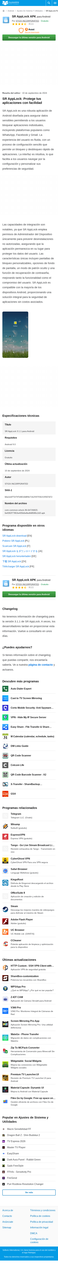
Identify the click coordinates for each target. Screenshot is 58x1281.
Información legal (39, 1227)
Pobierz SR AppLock (13, 541)
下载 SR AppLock (11, 561)
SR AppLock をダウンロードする (20, 551)
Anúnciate (7, 1221)
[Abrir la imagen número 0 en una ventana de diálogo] (15, 335)
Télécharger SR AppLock (15, 566)
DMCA (33, 1233)
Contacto (7, 1216)
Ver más (29, 1192)
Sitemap (6, 1227)
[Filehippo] (10, 3)
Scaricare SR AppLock (14, 546)
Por (25, 21)
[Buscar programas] (49, 3)
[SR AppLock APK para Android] (6, 20)
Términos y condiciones (42, 1210)
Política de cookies (40, 1216)
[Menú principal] (55, 3)
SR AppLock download (14, 535)
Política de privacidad (41, 1221)
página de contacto (40, 664)
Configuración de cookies (39, 1241)
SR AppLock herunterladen (16, 556)
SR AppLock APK (31, 16)
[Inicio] (3, 11)
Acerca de (7, 1210)
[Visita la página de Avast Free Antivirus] (29, 30)
